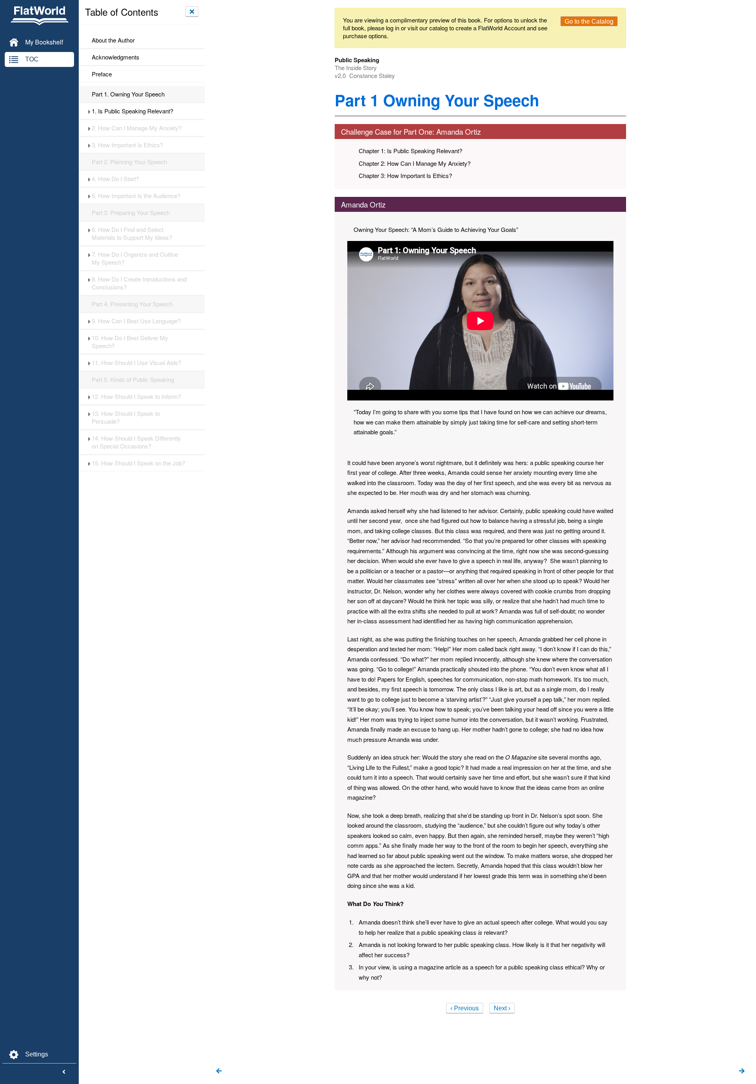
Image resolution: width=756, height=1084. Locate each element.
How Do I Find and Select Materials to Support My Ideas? (132, 233)
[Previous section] (219, 1071)
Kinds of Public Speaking (133, 380)
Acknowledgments (115, 57)
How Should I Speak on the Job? (138, 463)
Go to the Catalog (589, 21)
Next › (502, 1008)
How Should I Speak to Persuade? (126, 417)
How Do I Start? (115, 179)
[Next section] (742, 1071)
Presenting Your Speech (132, 304)
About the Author (113, 40)
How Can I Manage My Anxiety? (137, 128)
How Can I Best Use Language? (136, 321)
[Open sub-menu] (89, 111)
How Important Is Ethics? (127, 145)
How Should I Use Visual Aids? (136, 363)
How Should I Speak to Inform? (136, 396)
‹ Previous (464, 1008)
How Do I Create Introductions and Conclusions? (139, 283)
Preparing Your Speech (131, 213)
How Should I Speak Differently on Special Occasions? (136, 442)
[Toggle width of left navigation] (63, 1072)
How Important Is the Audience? (136, 196)
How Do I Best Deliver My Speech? (130, 342)
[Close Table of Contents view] (191, 11)
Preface (102, 74)
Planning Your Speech (129, 162)
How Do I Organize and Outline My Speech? (135, 258)
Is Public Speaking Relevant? (132, 111)
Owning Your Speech (128, 94)
